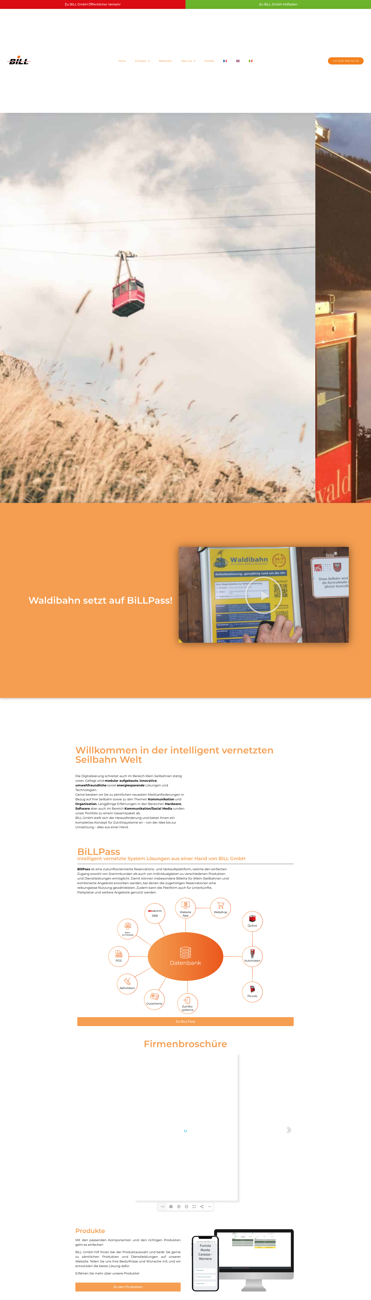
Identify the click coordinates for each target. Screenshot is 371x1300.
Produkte (140, 60)
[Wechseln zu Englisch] (237, 61)
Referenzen (165, 60)
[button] (263, 594)
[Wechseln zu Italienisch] (250, 61)
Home (122, 60)
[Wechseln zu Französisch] (225, 61)
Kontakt (209, 60)
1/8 (162, 1206)
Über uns (186, 60)
